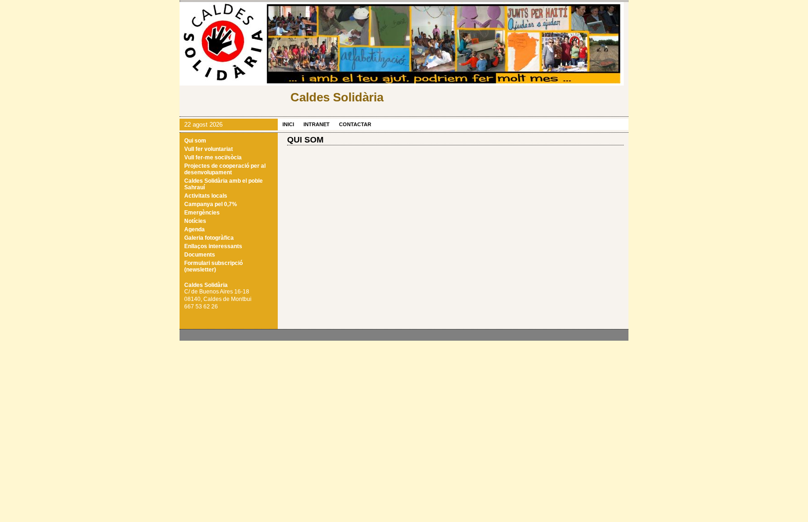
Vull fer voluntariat (208, 149)
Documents (199, 254)
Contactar (355, 124)
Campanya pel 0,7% (210, 204)
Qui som (195, 140)
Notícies (195, 221)
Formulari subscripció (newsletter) (213, 266)
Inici (288, 124)
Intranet (316, 124)
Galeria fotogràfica (209, 238)
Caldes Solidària (336, 97)
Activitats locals (205, 196)
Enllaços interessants (213, 246)
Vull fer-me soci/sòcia (213, 157)
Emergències (202, 212)
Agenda (194, 229)
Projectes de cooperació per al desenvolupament (225, 169)
